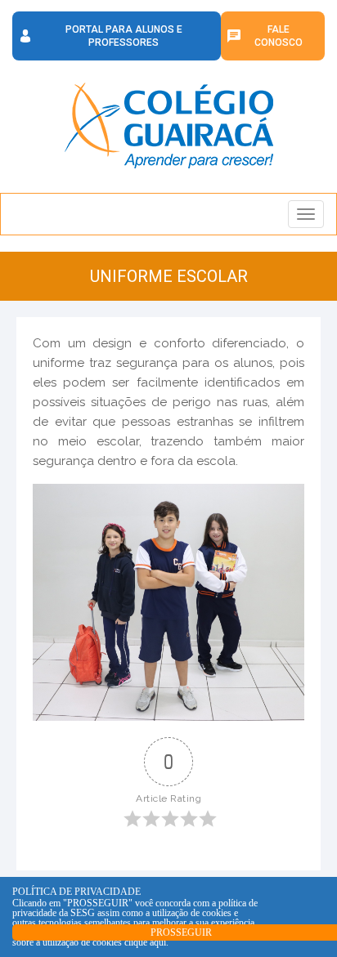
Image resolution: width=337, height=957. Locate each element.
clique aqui (145, 942)
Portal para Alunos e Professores (123, 36)
